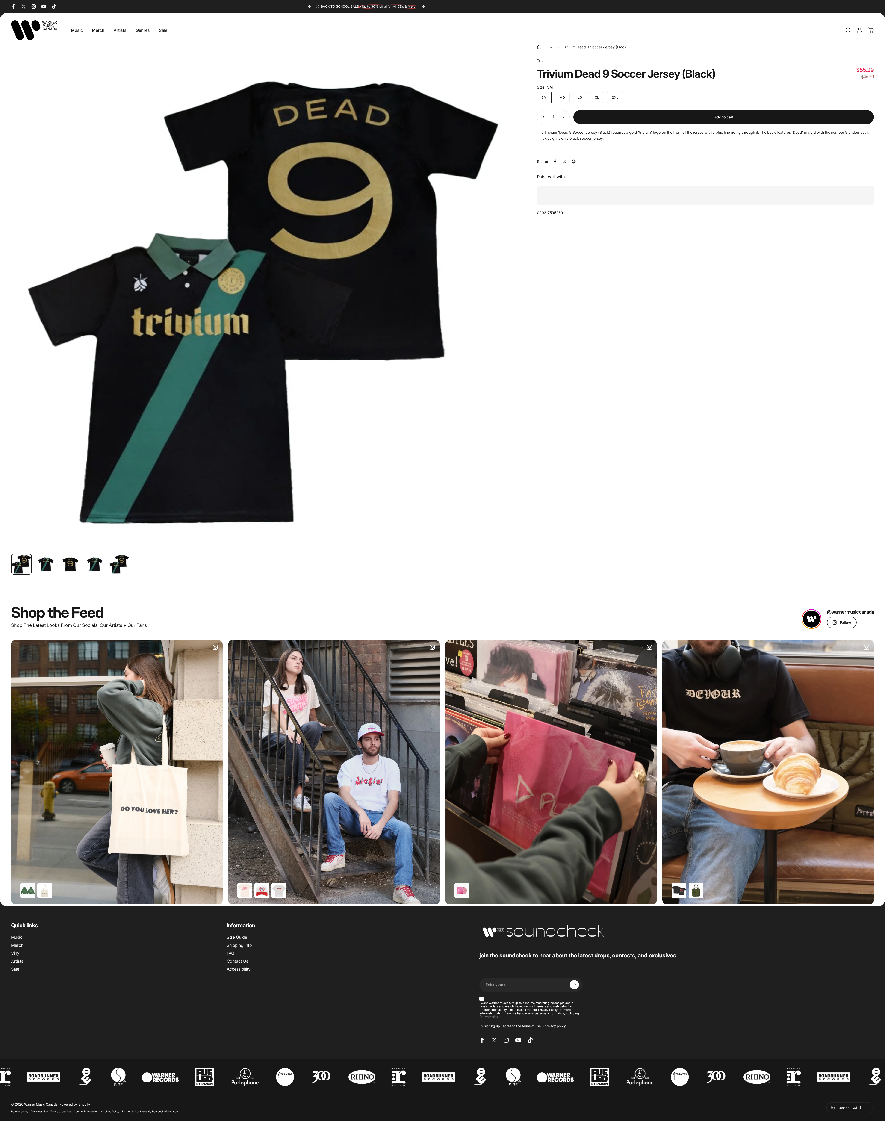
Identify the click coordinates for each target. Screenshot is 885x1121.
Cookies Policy (110, 1111)
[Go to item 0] (21, 564)
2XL (615, 97)
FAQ (230, 953)
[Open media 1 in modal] (263, 297)
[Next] (423, 6)
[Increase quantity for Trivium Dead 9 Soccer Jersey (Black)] (564, 117)
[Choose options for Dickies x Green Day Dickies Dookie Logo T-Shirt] (278, 890)
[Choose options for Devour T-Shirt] (679, 890)
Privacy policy (39, 1111)
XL (597, 97)
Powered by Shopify (74, 1104)
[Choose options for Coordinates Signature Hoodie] (27, 890)
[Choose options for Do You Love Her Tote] (44, 890)
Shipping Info (239, 945)
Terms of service (60, 1111)
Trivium (543, 60)
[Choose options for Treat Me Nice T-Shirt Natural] (244, 890)
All (552, 47)
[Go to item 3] (70, 564)
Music (16, 937)
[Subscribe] (574, 984)
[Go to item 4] (94, 564)
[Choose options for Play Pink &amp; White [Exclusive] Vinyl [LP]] (461, 890)
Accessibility (239, 969)
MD (562, 97)
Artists (17, 961)
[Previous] (310, 6)
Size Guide (237, 937)
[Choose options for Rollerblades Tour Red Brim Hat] (261, 890)
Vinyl (15, 953)
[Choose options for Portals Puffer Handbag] (696, 890)
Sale (15, 969)
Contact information (86, 1111)
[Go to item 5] (119, 564)
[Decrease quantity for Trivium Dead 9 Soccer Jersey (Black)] (542, 117)
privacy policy (555, 1026)
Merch (17, 945)
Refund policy (19, 1111)
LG (580, 97)
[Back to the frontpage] (539, 47)
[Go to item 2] (45, 564)
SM (544, 97)
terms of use (531, 1026)
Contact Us (237, 961)
